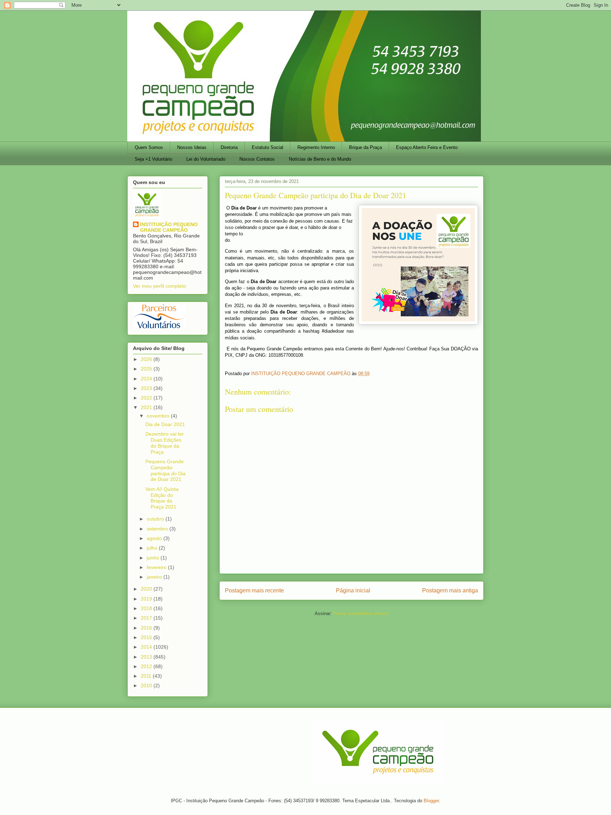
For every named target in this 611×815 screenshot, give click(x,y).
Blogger (431, 800)
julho (153, 548)
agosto (155, 538)
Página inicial (353, 590)
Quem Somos (149, 147)
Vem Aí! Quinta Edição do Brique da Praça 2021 (162, 498)
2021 (147, 407)
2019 (147, 599)
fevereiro (157, 567)
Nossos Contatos (257, 159)
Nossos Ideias (191, 147)
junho (154, 558)
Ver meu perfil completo (159, 286)
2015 (147, 637)
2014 (147, 647)
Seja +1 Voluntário (153, 159)
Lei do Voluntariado (205, 159)
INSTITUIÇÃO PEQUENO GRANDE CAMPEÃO (169, 227)
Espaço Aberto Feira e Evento (427, 147)
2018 (147, 608)
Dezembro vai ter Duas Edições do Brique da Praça (164, 442)
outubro (156, 519)
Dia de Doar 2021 (165, 424)
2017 (147, 618)
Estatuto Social (267, 147)
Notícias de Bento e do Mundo (320, 159)
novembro (159, 416)
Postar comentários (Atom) (360, 613)
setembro (158, 529)
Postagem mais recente (254, 590)
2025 (147, 369)
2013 (147, 657)
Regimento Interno (316, 147)
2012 (147, 666)
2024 (147, 378)
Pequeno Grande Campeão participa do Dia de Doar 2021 (165, 470)
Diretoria (229, 147)
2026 (147, 359)
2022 (147, 398)
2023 (147, 388)
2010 (147, 685)
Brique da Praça (365, 147)
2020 (147, 589)
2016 (147, 628)
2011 (147, 676)
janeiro (155, 577)
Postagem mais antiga (450, 590)
